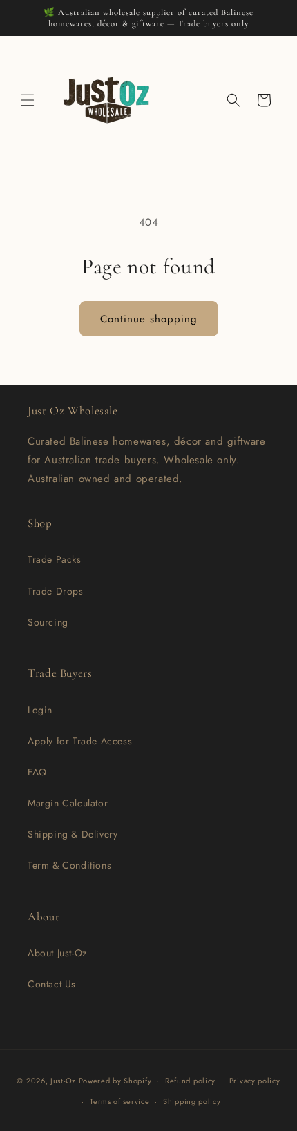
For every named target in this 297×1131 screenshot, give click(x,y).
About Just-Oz (57, 953)
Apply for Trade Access (80, 741)
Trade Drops (56, 591)
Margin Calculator (68, 803)
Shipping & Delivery (72, 834)
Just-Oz (63, 1079)
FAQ (37, 772)
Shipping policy (192, 1101)
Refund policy (190, 1080)
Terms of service (119, 1101)
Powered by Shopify (115, 1079)
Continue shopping (149, 319)
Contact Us (52, 984)
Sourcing (48, 622)
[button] (27, 100)
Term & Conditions (69, 865)
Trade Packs (55, 559)
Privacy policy (254, 1080)
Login (40, 710)
